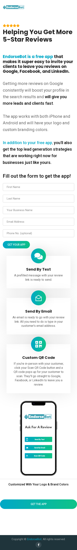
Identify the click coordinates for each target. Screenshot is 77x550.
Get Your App (16, 244)
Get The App (39, 504)
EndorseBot (34, 539)
